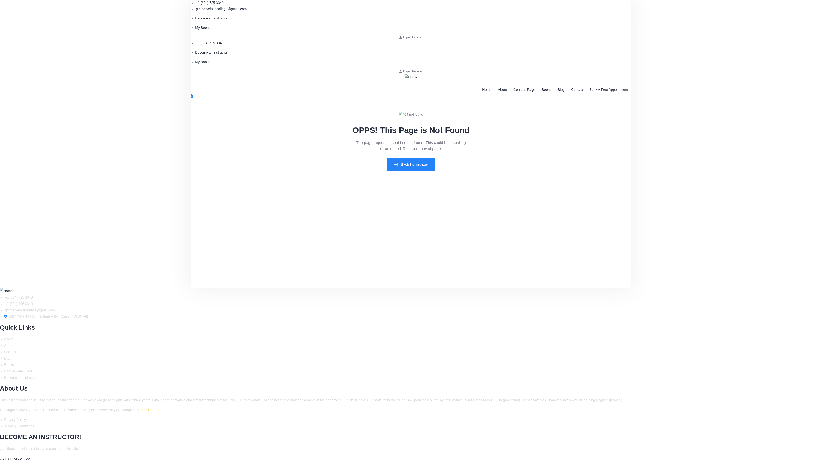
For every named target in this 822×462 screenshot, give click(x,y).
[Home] (411, 77)
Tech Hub (147, 410)
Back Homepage (414, 164)
